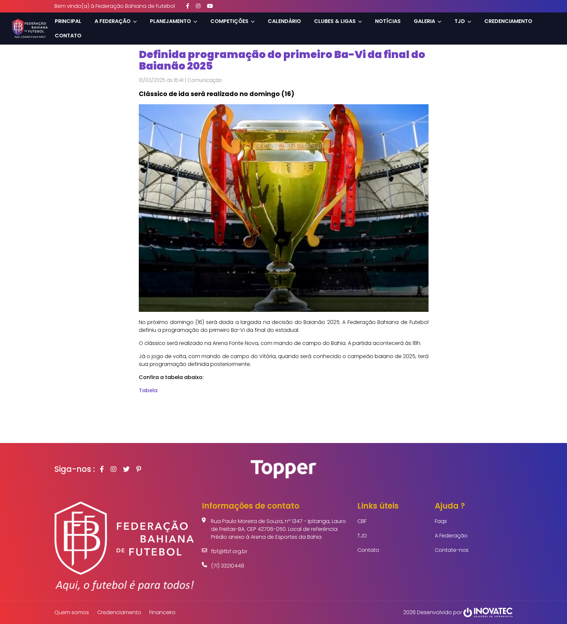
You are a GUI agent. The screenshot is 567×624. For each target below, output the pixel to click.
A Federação (451, 535)
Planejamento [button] (170, 21)
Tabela (148, 390)
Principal (68, 21)
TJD (362, 535)
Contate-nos (452, 550)
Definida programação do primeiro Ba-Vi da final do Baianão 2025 (282, 60)
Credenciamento (508, 21)
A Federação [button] (112, 21)
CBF (362, 521)
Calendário (284, 21)
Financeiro (162, 612)
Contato (68, 35)
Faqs (441, 521)
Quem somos (71, 612)
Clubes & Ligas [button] (335, 21)
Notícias (388, 21)
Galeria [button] (424, 21)
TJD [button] (459, 21)
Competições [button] (229, 21)
